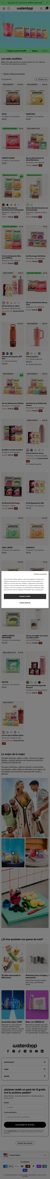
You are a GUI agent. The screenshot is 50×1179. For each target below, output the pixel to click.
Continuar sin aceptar (40, 574)
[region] (25, 589)
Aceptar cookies (25, 596)
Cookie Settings (25, 602)
